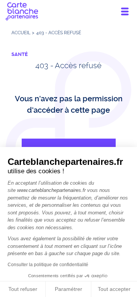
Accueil (20, 32)
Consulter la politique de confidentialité (48, 264)
